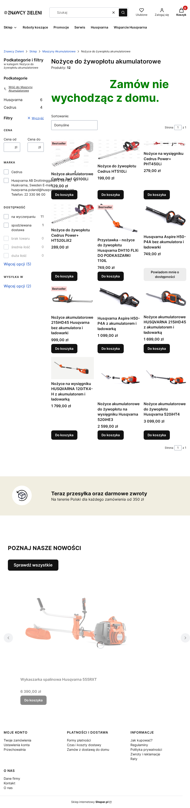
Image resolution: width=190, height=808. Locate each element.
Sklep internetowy (89, 802)
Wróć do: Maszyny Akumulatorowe (21, 88)
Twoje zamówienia (17, 740)
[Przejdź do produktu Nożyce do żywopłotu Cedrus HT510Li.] (119, 150)
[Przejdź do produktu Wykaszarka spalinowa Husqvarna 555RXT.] (78, 623)
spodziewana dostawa (21, 227)
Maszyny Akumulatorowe (59, 51)
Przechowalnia (15, 749)
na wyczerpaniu (23, 217)
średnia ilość (20, 247)
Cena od (10, 139)
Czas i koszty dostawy (84, 745)
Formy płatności (79, 740)
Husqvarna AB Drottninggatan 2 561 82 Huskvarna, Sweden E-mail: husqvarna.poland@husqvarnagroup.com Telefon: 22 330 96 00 (42, 187)
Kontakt (9, 783)
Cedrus (23, 107)
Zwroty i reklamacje (145, 754)
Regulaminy (139, 745)
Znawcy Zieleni (14, 51)
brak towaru (20, 238)
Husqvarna (23, 99)
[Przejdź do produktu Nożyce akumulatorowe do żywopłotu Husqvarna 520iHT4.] (165, 378)
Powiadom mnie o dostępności (165, 274)
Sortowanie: (60, 116)
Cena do (34, 139)
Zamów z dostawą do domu (88, 749)
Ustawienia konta (17, 745)
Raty (133, 759)
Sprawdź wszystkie (33, 565)
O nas (8, 788)
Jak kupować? (141, 740)
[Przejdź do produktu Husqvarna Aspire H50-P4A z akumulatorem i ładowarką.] (119, 299)
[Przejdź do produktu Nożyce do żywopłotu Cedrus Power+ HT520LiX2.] (72, 214)
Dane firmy (12, 778)
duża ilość (19, 256)
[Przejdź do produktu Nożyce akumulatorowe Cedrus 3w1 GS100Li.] (72, 154)
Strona (169, 127)
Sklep (33, 51)
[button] (123, 12)
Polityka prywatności (146, 749)
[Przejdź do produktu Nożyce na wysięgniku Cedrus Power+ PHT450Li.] (165, 144)
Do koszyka (64, 195)
